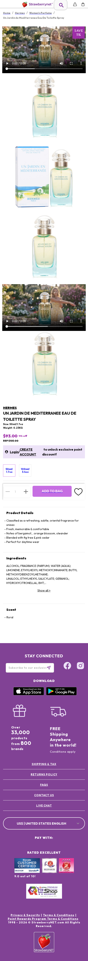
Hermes (10, 408)
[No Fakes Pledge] (66, 870)
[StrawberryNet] (37, 4)
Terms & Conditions (58, 915)
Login (14, 452)
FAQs (44, 784)
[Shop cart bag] (83, 4)
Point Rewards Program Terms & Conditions (43, 919)
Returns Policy (44, 774)
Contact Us (44, 795)
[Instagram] (80, 666)
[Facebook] (67, 666)
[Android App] (61, 694)
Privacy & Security (25, 915)
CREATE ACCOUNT (28, 451)
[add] (25, 491)
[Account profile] (75, 4)
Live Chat (44, 805)
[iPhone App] (28, 694)
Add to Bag (52, 491)
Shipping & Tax (44, 764)
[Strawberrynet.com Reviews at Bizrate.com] (27, 872)
